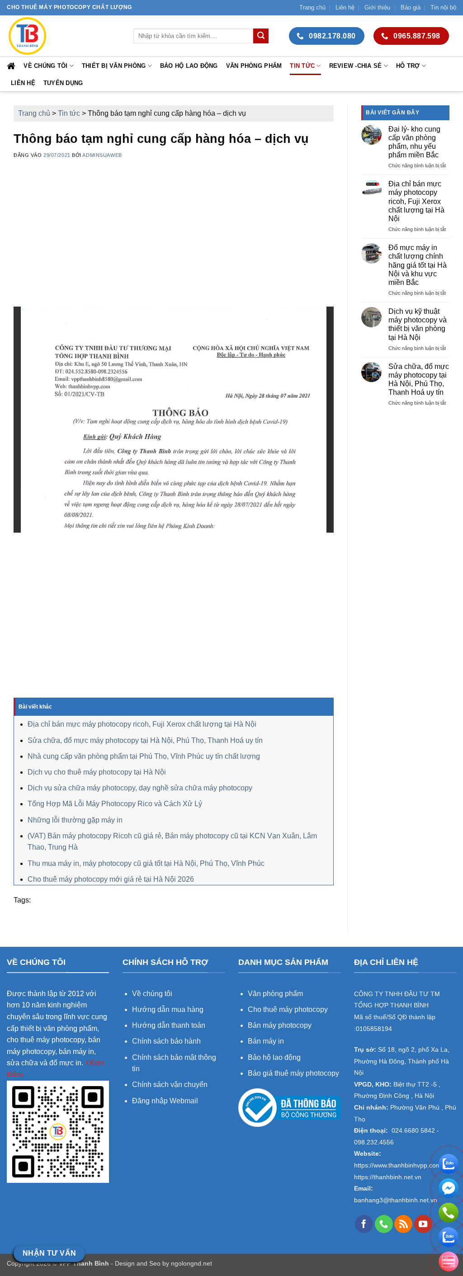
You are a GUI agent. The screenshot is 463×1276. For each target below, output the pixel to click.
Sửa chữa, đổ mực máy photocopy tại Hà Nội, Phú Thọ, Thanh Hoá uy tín (145, 740)
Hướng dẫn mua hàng (168, 1009)
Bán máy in (266, 1041)
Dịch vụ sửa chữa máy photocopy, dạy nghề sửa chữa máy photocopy (140, 788)
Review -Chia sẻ (355, 65)
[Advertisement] (174, 243)
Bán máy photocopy (280, 1025)
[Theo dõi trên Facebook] (364, 1224)
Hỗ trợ (408, 65)
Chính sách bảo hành (166, 1041)
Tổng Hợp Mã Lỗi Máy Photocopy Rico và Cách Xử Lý (115, 804)
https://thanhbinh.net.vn (387, 1177)
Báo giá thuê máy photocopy (293, 1073)
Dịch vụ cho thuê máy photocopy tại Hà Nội (97, 772)
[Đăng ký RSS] (403, 1224)
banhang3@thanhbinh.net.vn (395, 1200)
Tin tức (302, 65)
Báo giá (410, 7)
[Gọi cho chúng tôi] (384, 1224)
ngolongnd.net (191, 1263)
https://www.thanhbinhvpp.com (397, 1165)
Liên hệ (344, 7)
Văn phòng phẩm (254, 65)
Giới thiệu (377, 7)
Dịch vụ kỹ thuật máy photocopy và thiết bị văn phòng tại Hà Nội (417, 324)
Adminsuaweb (102, 155)
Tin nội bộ (443, 7)
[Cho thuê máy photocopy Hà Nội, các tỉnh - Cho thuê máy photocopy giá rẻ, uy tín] (63, 36)
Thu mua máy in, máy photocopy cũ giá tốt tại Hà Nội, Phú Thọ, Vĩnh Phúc (146, 863)
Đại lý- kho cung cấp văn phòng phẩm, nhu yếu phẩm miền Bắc (414, 142)
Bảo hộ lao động (189, 65)
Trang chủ (312, 7)
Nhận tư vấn (49, 1253)
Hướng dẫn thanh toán (168, 1025)
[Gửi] (261, 36)
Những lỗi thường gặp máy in (75, 820)
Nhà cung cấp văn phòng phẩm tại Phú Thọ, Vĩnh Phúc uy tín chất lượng (144, 756)
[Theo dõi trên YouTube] (423, 1224)
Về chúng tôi (45, 65)
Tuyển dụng (63, 83)
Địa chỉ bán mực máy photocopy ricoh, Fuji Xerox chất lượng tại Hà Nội (142, 724)
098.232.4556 (374, 1142)
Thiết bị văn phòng (114, 65)
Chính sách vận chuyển (170, 1084)
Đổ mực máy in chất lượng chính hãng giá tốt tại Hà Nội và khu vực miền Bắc (417, 265)
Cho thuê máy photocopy (288, 1009)
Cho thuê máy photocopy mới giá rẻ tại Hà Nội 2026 (111, 879)
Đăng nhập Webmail (165, 1101)
